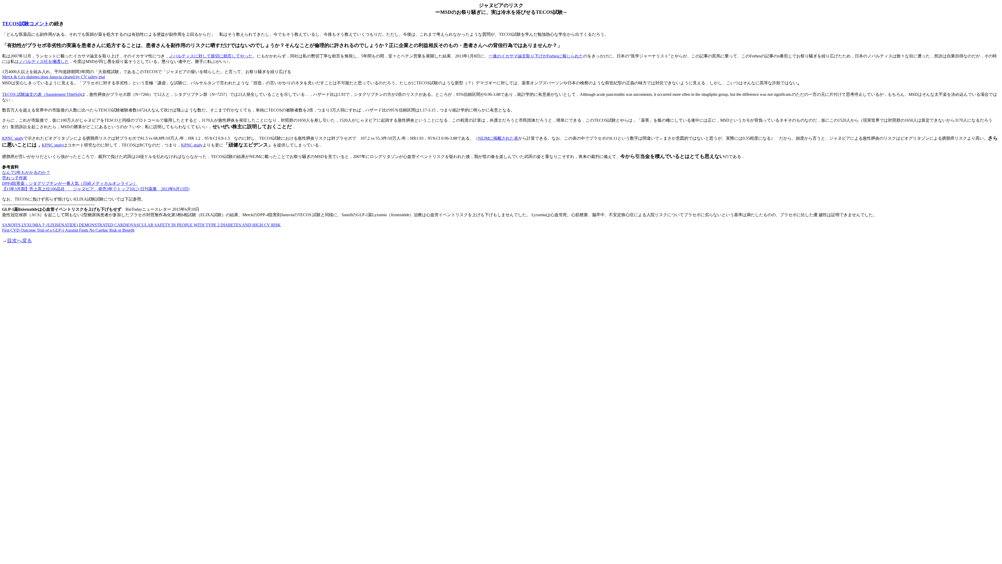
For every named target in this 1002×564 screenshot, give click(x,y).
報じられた (572, 56)
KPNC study (12, 138)
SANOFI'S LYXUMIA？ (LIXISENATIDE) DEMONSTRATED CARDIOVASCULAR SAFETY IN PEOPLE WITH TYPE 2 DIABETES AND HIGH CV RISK (141, 225)
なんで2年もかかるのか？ (26, 172)
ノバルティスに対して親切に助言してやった (211, 56)
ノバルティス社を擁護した (44, 61)
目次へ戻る (19, 240)
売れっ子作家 (14, 178)
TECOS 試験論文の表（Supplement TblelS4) (41, 94)
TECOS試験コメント (25, 23)
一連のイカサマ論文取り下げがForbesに (525, 56)
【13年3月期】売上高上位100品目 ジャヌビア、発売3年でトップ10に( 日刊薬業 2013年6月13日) (95, 189)
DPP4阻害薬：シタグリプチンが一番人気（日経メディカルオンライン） (69, 183)
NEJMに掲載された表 (498, 138)
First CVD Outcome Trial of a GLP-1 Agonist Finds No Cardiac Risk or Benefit (68, 230)
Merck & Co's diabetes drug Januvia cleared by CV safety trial (53, 77)
